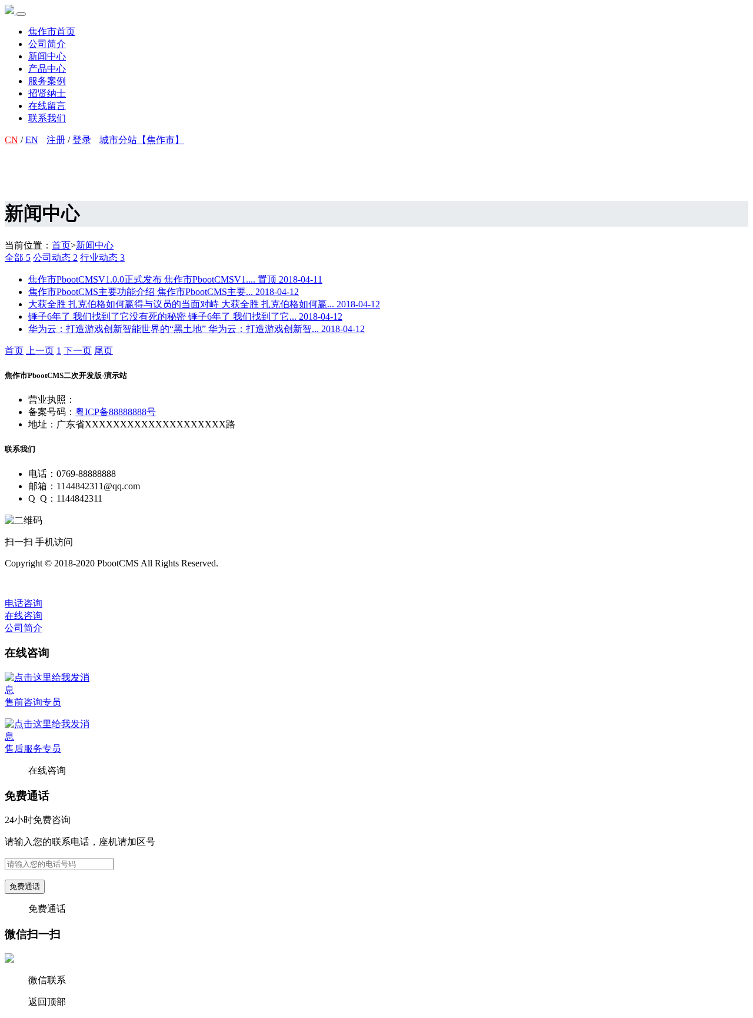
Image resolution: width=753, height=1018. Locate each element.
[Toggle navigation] (21, 14)
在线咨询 (23, 616)
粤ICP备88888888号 (115, 412)
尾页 (103, 351)
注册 (55, 140)
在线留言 (47, 106)
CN (11, 140)
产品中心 (47, 69)
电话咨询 (23, 603)
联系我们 (47, 118)
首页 (61, 245)
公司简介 (47, 44)
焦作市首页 (51, 31)
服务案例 (47, 81)
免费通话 (24, 886)
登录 (81, 140)
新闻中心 (47, 56)
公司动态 (55, 258)
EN (31, 140)
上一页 (40, 351)
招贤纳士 (47, 93)
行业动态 (102, 258)
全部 (18, 258)
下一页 (78, 351)
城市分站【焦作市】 (141, 140)
